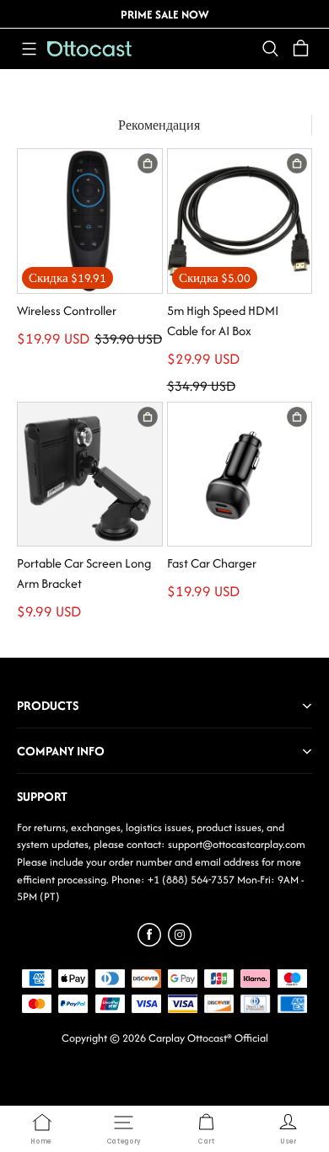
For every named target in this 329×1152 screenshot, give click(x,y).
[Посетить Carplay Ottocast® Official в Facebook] (149, 942)
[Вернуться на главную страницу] (89, 48)
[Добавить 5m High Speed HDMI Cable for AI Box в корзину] (297, 163)
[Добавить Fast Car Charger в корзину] (297, 417)
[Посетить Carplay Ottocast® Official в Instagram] (179, 942)
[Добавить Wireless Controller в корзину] (148, 163)
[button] (28, 49)
